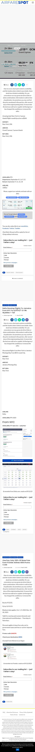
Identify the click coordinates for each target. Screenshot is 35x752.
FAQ (4, 712)
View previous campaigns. (10, 262)
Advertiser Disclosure (12, 712)
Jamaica (24, 529)
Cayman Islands (10, 272)
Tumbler (17, 228)
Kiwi (16, 739)
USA (6, 255)
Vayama (24, 739)
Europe (7, 259)
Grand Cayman (19, 272)
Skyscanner (25, 738)
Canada (7, 257)
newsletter (24, 226)
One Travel (20, 739)
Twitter (11, 228)
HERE (20, 637)
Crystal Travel (12, 739)
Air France (8, 741)
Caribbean (13, 529)
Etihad (20, 741)
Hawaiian (24, 741)
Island (19, 529)
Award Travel (12, 305)
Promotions (6, 557)
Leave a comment (18, 278)
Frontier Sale (9, 701)
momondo (16, 738)
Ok (17, 749)
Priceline (8, 738)
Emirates (16, 741)
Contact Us (22, 714)
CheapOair (30, 738)
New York (17, 48)
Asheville (20, 557)
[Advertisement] (17, 23)
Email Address (8, 247)
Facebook (5, 228)
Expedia (20, 738)
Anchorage (14, 557)
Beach (7, 529)
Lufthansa (28, 741)
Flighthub (12, 738)
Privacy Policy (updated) (26, 712)
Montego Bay (6, 531)
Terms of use (14, 714)
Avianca (12, 741)
